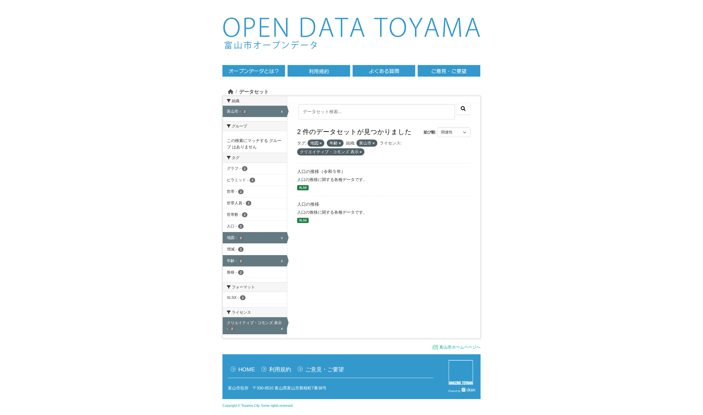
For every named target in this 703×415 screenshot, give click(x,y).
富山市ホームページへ (460, 347)
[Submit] (463, 109)
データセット (254, 91)
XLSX (303, 187)
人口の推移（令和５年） (321, 171)
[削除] (321, 143)
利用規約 (280, 369)
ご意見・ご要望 (324, 369)
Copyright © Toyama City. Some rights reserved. (258, 406)
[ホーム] (230, 91)
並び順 (429, 132)
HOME (246, 369)
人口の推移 (308, 204)
